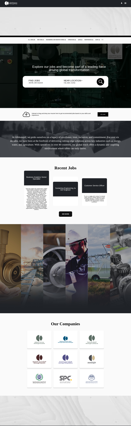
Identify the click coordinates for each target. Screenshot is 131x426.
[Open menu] (125, 3)
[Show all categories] (102, 40)
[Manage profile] (122, 3)
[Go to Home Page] (11, 3)
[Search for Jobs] (101, 82)
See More (65, 214)
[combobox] (44, 83)
